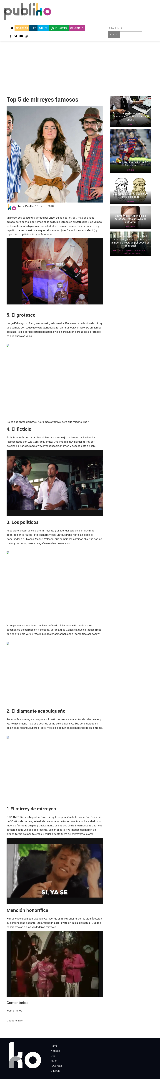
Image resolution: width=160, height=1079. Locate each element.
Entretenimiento (140, 250)
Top (129, 253)
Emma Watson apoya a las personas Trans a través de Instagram (130, 219)
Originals (76, 28)
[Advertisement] (80, 67)
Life (33, 28)
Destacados (128, 250)
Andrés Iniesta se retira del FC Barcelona (130, 164)
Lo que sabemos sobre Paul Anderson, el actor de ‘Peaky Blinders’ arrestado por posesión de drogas (130, 241)
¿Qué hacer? (59, 28)
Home (54, 1045)
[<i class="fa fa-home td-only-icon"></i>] (12, 28)
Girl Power (130, 226)
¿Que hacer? (58, 1065)
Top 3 (133, 253)
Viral (138, 253)
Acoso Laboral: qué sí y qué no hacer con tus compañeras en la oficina (130, 116)
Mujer (43, 28)
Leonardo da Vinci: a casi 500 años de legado (130, 195)
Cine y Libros (118, 250)
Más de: (15, 1020)
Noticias (22, 28)
